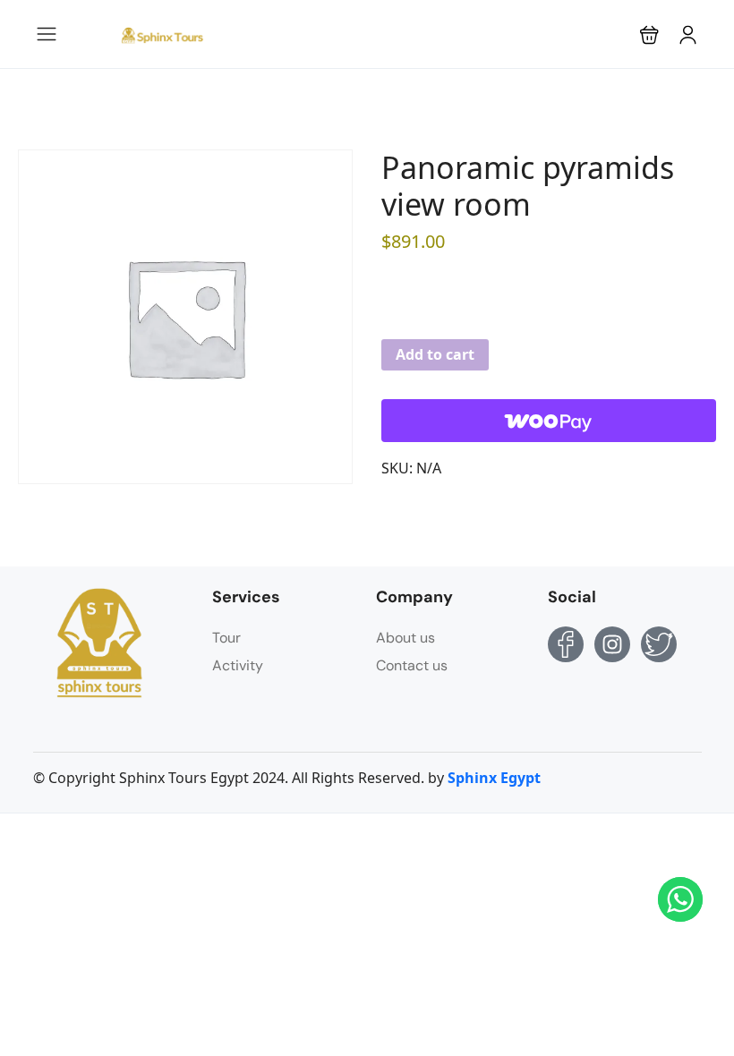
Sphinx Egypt (494, 778)
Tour (226, 637)
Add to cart (435, 354)
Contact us (412, 665)
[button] (649, 34)
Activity (237, 665)
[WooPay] (548, 420)
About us (405, 637)
